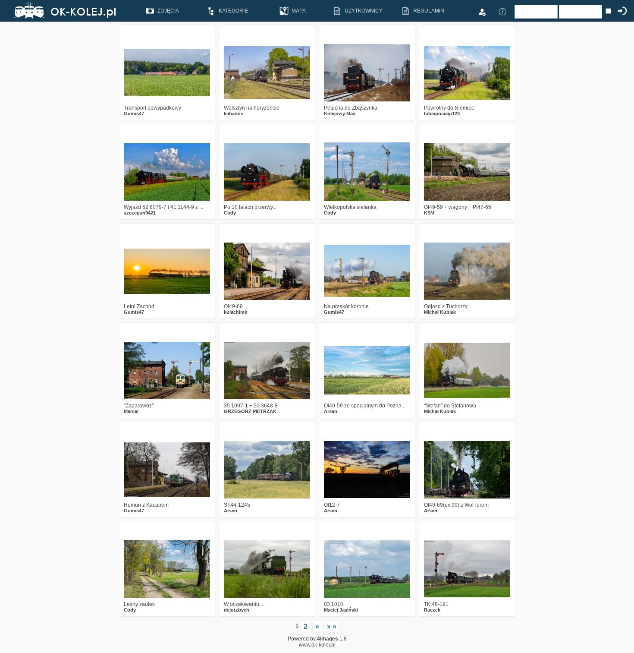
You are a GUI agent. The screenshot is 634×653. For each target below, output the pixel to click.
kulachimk (235, 312)
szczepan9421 (140, 212)
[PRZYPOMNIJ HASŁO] (502, 11)
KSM (429, 212)
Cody (230, 212)
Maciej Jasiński (341, 609)
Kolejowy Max (339, 113)
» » (331, 626)
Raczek (432, 609)
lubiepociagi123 (442, 113)
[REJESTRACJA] (481, 11)
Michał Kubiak (440, 312)
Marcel (131, 411)
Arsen (330, 411)
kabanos (233, 113)
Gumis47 (134, 113)
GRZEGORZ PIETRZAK (250, 411)
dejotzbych (236, 609)
